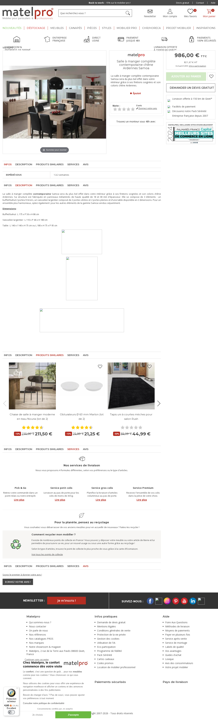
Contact (200, 2)
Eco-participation (106, 646)
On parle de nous (38, 630)
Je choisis (37, 714)
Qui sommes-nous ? (40, 622)
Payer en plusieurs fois (177, 634)
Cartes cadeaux (105, 659)
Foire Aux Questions (176, 622)
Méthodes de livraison (177, 626)
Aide (213, 2)
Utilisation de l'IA (106, 642)
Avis (85, 164)
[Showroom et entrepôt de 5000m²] (17, 39)
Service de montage (176, 642)
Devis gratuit (182, 2)
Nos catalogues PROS (41, 638)
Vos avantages (173, 651)
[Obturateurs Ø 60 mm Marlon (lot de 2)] (81, 385)
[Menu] (17, 689)
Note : (116, 105)
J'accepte (73, 714)
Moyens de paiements (177, 630)
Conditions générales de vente (113, 630)
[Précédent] (5, 102)
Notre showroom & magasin (45, 646)
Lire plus (19, 499)
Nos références (37, 634)
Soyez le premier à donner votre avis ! (22, 574)
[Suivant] (103, 102)
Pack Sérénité (104, 655)
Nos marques (36, 642)
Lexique (169, 659)
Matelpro (8, 47)
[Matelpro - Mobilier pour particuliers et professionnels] (28, 13)
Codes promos (105, 663)
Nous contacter (37, 626)
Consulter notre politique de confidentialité (43, 703)
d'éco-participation (197, 66)
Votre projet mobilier (176, 667)
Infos (8, 164)
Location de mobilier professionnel (116, 667)
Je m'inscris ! (66, 600)
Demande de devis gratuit (111, 622)
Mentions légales (106, 626)
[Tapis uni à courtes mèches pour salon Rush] (131, 385)
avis (139, 105)
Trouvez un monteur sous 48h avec (136, 121)
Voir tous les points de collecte (47, 554)
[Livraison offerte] (165, 39)
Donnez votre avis (147, 108)
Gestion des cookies (108, 638)
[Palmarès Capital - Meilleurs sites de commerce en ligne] (190, 132)
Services (73, 164)
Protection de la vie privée (111, 634)
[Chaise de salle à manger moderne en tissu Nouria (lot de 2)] (32, 385)
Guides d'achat (173, 655)
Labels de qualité (174, 646)
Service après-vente (176, 638)
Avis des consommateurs (179, 663)
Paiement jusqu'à (109, 2)
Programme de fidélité (109, 651)
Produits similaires (50, 164)
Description (23, 164)
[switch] (11, 712)
